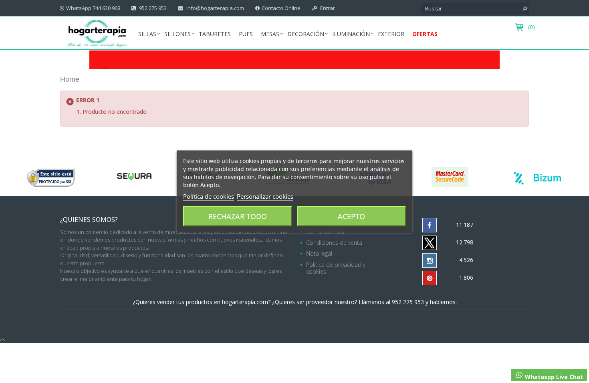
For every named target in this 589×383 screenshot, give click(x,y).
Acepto (351, 216)
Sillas (147, 34)
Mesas (270, 34)
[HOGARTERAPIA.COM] (97, 33)
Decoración (305, 34)
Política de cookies (208, 196)
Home (69, 79)
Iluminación (351, 34)
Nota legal (319, 253)
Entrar (327, 8)
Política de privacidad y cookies (335, 268)
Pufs (246, 34)
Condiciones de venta (334, 242)
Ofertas (425, 34)
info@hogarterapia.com (214, 8)
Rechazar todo (237, 216)
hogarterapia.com (245, 302)
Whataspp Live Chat (553, 377)
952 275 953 (152, 8)
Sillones (177, 34)
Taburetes (215, 34)
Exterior (391, 34)
